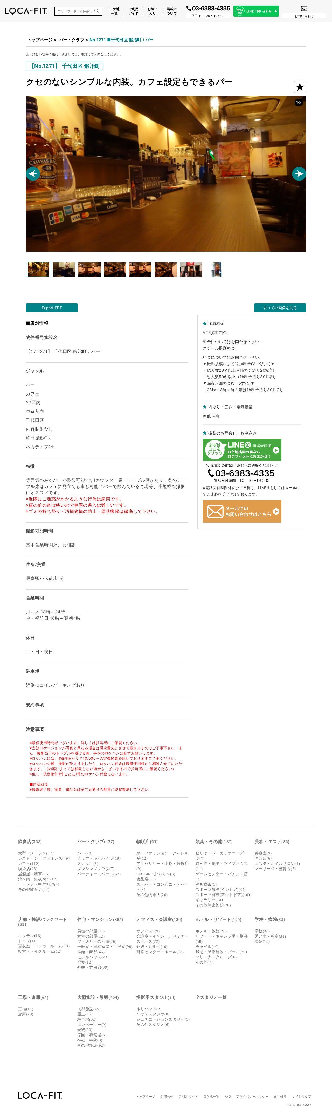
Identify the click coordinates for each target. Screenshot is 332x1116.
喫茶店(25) (27, 869)
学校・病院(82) (270, 919)
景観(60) (85, 1030)
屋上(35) (85, 1014)
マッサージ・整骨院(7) (275, 869)
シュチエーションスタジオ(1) (163, 1019)
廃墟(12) (85, 962)
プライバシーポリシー (252, 1096)
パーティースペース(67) (99, 874)
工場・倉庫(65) (33, 997)
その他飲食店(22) (34, 889)
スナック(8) (87, 863)
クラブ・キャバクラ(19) (99, 858)
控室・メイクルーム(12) (39, 951)
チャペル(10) (207, 947)
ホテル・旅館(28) (211, 931)
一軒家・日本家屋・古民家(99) (105, 947)
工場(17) (25, 1009)
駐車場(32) (86, 1019)
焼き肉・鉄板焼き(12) (38, 879)
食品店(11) (146, 879)
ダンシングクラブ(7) (95, 869)
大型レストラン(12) (35, 853)
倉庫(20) (25, 1014)
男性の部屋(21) (91, 931)
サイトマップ (301, 1096)
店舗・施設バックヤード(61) (42, 922)
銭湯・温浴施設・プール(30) (221, 952)
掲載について (172, 11)
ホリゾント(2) (149, 1009)
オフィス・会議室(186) (159, 919)
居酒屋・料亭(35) (34, 874)
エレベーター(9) (91, 1025)
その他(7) (204, 962)
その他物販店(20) (152, 895)
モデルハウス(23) (93, 957)
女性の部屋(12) (91, 936)
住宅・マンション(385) (100, 919)
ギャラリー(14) (209, 900)
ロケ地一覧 (114, 11)
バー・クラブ (71, 39)
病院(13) (262, 941)
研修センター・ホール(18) (160, 952)
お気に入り (152, 11)
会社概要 (280, 1096)
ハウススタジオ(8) (153, 1014)
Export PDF (52, 307)
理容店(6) (263, 858)
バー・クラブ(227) (95, 841)
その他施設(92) (91, 1045)
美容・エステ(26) (272, 841)
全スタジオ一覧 (211, 997)
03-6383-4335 (299, 1105)
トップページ (39, 39)
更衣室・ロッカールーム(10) (44, 946)
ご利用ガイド (133, 11)
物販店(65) (147, 841)
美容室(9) (263, 853)
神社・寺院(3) (89, 1040)
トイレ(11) (27, 941)
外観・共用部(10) (152, 947)
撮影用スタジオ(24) (156, 997)
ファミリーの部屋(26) (97, 941)
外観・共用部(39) (93, 967)
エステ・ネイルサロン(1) (277, 863)
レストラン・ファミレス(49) (44, 858)
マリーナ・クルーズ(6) (216, 957)
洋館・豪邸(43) (91, 952)
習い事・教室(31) (270, 936)
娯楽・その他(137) (214, 841)
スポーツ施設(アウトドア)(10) (223, 895)
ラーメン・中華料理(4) (38, 884)
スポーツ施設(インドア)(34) (221, 889)
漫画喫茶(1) (206, 884)
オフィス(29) (148, 931)
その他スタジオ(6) (153, 1025)
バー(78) (85, 853)
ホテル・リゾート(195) (219, 919)
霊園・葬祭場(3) (91, 1035)
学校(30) (262, 931)
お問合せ (167, 1096)
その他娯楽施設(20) (213, 905)
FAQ (228, 1096)
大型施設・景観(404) (98, 997)
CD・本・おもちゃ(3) (155, 874)
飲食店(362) (30, 841)
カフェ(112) (29, 863)
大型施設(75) (89, 1009)
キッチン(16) (30, 936)
